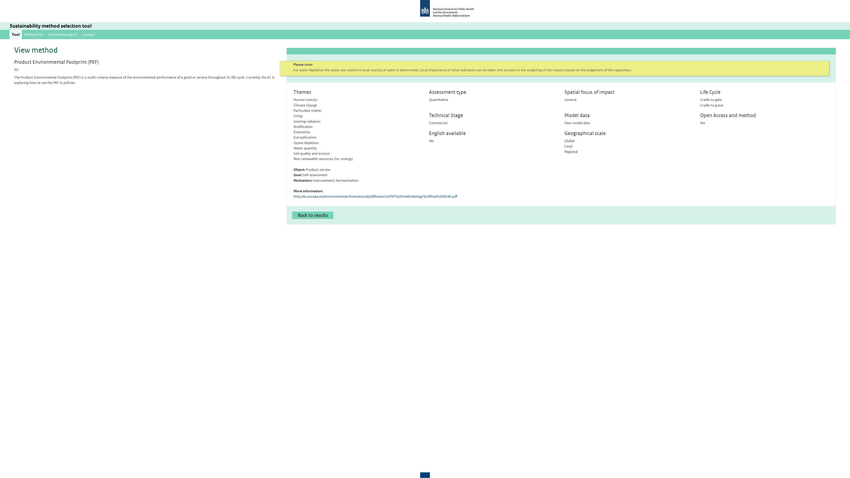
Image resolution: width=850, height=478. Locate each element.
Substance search (62, 34)
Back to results (313, 215)
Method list (33, 34)
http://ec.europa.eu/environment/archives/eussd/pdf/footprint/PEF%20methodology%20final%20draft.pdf (375, 196)
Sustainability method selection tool (51, 26)
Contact (88, 34)
